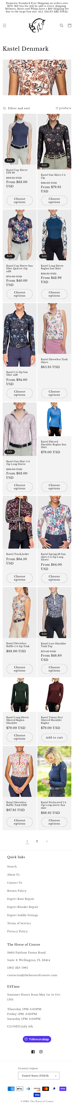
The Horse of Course (41, 1101)
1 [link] (27, 841)
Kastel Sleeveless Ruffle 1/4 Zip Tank (17, 645)
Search (12, 866)
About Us (13, 874)
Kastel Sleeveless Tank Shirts (54, 361)
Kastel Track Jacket (17, 554)
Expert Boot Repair (20, 899)
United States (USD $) (35, 1075)
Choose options (20, 200)
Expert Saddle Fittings (22, 915)
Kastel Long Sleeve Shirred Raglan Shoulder (17, 720)
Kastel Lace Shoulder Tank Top (53, 645)
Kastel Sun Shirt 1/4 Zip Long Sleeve (18, 463)
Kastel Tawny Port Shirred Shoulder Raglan (52, 720)
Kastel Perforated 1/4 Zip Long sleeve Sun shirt (53, 805)
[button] (4, 25)
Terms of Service (19, 923)
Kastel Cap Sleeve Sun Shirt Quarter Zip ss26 (19, 268)
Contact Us (14, 882)
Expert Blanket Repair (22, 907)
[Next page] (47, 841)
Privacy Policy (17, 931)
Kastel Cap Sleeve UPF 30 (16, 171)
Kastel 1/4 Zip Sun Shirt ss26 (17, 373)
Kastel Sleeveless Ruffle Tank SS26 (16, 804)
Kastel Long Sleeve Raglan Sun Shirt (52, 267)
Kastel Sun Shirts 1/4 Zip (53, 176)
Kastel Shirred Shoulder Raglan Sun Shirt (53, 444)
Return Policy (17, 890)
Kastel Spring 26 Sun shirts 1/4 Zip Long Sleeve (53, 557)
